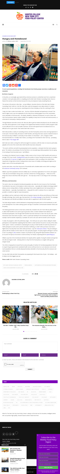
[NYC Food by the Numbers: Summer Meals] (5, 450)
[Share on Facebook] (32, 274)
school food (24, 405)
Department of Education (9, 391)
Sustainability (38, 405)
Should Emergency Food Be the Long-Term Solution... (17, 460)
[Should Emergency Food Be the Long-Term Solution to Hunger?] (5, 460)
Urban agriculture (49, 405)
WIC (9, 407)
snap (31, 405)
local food (19, 399)
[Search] (57, 24)
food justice (34, 394)
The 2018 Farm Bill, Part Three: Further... (17, 469)
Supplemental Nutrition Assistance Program (45, 265)
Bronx (13, 386)
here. (37, 415)
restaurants (16, 405)
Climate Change (19, 389)
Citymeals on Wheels (8, 389)
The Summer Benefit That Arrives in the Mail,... (44, 326)
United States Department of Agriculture (13, 267)
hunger (12, 399)
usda (4, 407)
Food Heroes (15, 394)
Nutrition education (8, 402)
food (50, 391)
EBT (27, 391)
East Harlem (21, 391)
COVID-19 (44, 389)
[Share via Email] (37, 274)
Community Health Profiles (32, 389)
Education (33, 391)
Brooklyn (20, 386)
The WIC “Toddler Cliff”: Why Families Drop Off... (15, 326)
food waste (44, 397)
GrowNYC (5, 399)
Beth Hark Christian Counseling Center (12, 265)
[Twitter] (28, 7)
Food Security (35, 397)
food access (6, 394)
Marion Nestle (28, 399)
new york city (38, 399)
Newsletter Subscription (30, 5)
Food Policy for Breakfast (9, 397)
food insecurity (24, 394)
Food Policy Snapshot (24, 397)
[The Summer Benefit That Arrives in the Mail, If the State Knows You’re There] (44, 314)
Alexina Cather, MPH (13, 41)
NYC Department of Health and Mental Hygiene (31, 402)
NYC (17, 402)
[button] (16, 2)
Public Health (6, 405)
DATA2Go (50, 389)
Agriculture (6, 386)
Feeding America (28, 265)
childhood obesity (37, 386)
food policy (42, 394)
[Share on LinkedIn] (35, 274)
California (27, 386)
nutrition (46, 399)
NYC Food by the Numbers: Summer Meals (16, 450)
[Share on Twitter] (33, 274)
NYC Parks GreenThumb (50, 402)
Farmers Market (42, 391)
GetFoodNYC (53, 397)
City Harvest (47, 386)
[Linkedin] (32, 7)
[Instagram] (30, 7)
